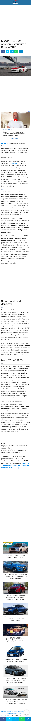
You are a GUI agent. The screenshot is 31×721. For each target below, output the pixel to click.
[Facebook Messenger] (7, 51)
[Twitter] (12, 51)
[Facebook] (3, 51)
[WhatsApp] (16, 51)
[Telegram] (21, 51)
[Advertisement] (15, 22)
